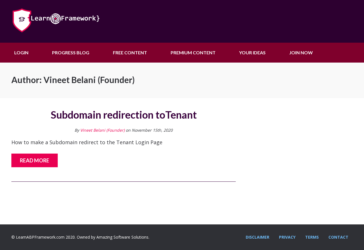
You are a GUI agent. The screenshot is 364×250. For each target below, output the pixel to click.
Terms (312, 237)
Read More (34, 160)
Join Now (301, 52)
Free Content (130, 52)
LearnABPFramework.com (65, 21)
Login (21, 52)
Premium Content (193, 52)
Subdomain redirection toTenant (124, 114)
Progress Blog (70, 52)
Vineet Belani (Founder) (102, 130)
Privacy (287, 237)
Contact (338, 237)
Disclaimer (257, 237)
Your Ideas (252, 52)
